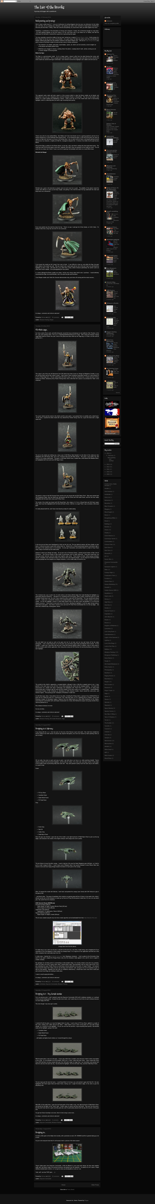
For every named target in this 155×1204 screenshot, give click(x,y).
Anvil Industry (108, 491)
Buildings (107, 524)
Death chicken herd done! (116, 272)
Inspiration (108, 613)
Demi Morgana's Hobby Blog (111, 268)
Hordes (107, 608)
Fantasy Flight (109, 572)
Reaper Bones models (82, 37)
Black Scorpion (109, 506)
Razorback (108, 678)
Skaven (107, 699)
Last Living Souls (109, 631)
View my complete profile (112, 23)
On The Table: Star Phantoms (116, 371)
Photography (108, 670)
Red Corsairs (108, 684)
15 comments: (56, 1176)
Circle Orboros (109, 535)
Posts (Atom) (70, 1189)
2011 (108, 469)
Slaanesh (107, 705)
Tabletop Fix (110, 54)
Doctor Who (108, 559)
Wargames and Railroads (110, 166)
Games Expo (108, 581)
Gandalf (107, 587)
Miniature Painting (44, 319)
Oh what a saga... (42, 329)
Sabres (49, 732)
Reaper (51, 319)
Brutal (106, 521)
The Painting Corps (112, 368)
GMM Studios (110, 290)
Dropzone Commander (51, 984)
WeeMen (109, 66)
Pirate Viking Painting (91, 40)
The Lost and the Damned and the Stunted (111, 152)
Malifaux (107, 649)
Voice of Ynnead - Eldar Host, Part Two (116, 295)
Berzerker (107, 503)
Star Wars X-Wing (110, 714)
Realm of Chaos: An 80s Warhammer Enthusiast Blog (112, 189)
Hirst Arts (107, 605)
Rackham (107, 672)
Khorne (107, 622)
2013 (108, 464)
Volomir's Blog (110, 282)
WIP (106, 752)
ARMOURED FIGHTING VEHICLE (112, 137)
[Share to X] (69, 317)
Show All (117, 392)
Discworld (107, 553)
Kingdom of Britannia (110, 625)
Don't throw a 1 (111, 82)
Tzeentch (107, 728)
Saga (63, 718)
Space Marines (109, 708)
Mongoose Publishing (111, 655)
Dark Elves (108, 547)
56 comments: (56, 317)
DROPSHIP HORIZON (112, 239)
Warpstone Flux (111, 95)
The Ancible (108, 723)
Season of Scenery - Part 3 (116, 156)
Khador (107, 619)
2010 (108, 471)
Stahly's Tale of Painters (111, 124)
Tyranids (107, 726)
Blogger (86, 1200)
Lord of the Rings (109, 643)
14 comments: (56, 981)
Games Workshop (110, 584)
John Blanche (108, 616)
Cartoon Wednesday (111, 168)
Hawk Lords (108, 596)
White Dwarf (108, 749)
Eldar (106, 569)
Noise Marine (108, 658)
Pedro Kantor (108, 667)
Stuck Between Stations (111, 174)
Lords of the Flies (109, 646)
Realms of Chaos (111, 227)
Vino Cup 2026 (110, 334)
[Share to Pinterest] (72, 317)
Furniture (107, 578)
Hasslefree (108, 593)
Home (63, 1185)
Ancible (107, 488)
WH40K (107, 746)
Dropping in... (41, 1132)
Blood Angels (108, 512)
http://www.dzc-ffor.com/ (90, 917)
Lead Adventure (109, 634)
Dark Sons (108, 550)
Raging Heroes (109, 675)
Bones (106, 515)
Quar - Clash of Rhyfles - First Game (115, 309)
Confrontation (108, 541)
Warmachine (108, 743)
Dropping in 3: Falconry (44, 728)
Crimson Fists (108, 544)
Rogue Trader (108, 690)
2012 (108, 467)
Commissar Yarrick (110, 538)
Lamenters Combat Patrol (116, 178)
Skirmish (107, 702)
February (111, 455)
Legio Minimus (111, 381)
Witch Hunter (108, 755)
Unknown (109, 21)
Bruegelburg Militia (110, 518)
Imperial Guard (109, 611)
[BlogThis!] (67, 317)
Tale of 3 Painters (109, 717)
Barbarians (108, 500)
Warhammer (108, 740)
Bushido (107, 526)
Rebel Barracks (111, 317)
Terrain (107, 720)
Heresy (107, 599)
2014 (108, 453)
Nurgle (106, 661)
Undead (107, 731)
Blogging (107, 509)
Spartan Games (109, 711)
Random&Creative (112, 255)
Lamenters (108, 628)
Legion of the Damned (111, 637)
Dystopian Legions (110, 566)
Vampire (107, 737)
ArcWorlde (42, 984)
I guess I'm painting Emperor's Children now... (116, 360)
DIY (106, 556)
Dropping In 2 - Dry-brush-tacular (49, 994)
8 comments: (55, 1120)
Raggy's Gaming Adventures (111, 332)
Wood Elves (108, 758)
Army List (107, 497)
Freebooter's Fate (110, 575)
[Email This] (65, 317)
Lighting (107, 640)
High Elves (108, 602)
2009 (108, 474)
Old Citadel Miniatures (55, 718)
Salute (106, 696)
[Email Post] (62, 317)
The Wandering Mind (112, 355)
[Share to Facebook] (71, 317)
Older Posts (95, 1185)
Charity (107, 532)
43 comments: (56, 716)
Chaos (106, 529)
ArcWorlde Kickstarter (56, 956)
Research (107, 687)
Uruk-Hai (107, 734)
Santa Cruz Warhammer (110, 340)
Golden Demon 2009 (110, 590)
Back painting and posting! (45, 21)
